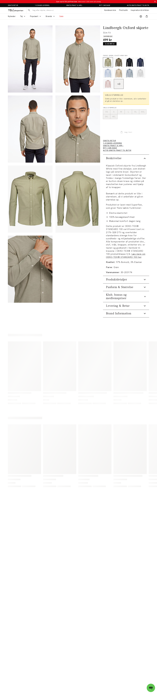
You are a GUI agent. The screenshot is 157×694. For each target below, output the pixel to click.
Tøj (21, 16)
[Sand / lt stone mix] (119, 73)
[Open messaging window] (151, 688)
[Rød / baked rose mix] (108, 84)
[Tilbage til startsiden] (16, 10)
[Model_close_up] (77, 129)
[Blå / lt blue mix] (108, 73)
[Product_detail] (30, 269)
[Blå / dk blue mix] (129, 73)
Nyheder (12, 16)
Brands (49, 16)
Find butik (123, 10)
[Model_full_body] (30, 59)
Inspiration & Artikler (140, 10)
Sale (61, 16)
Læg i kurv (128, 132)
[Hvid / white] (140, 73)
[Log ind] (140, 16)
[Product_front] (30, 199)
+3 (118, 84)
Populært (34, 16)
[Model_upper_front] (77, 59)
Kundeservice (110, 10)
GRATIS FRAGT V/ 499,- (74, 5)
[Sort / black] (129, 62)
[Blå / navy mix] (140, 62)
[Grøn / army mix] (119, 62)
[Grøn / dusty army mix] (108, 62)
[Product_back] (77, 199)
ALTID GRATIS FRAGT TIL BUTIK (138, 5)
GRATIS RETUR (13, 5)
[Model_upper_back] (30, 129)
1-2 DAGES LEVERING (42, 5)
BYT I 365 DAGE (104, 5)
